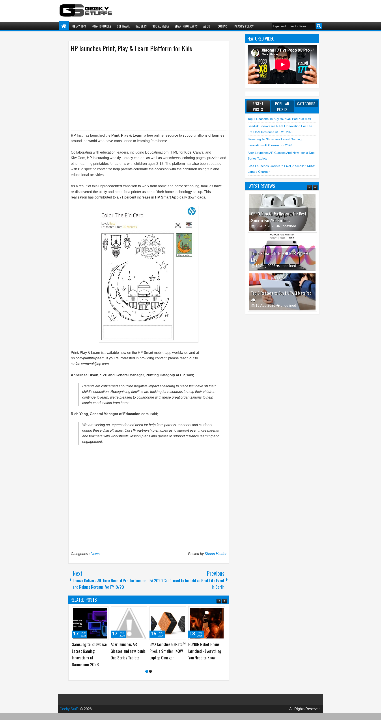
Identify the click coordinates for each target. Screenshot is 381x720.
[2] (150, 678)
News (95, 554)
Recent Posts (257, 106)
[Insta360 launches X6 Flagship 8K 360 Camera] (129, 623)
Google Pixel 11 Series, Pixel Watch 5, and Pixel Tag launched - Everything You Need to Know (90, 657)
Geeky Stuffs (69, 716)
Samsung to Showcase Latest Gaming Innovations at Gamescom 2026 (166, 654)
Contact (223, 26)
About (207, 26)
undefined (288, 226)
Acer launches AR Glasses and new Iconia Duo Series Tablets (205, 651)
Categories (306, 103)
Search (319, 26)
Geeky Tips (79, 26)
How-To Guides (101, 26)
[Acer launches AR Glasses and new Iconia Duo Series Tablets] (207, 623)
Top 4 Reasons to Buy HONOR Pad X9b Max (279, 119)
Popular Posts (282, 106)
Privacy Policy (244, 26)
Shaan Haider (215, 554)
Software (123, 26)
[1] (146, 678)
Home (64, 26)
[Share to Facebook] (94, 611)
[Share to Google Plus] (103, 611)
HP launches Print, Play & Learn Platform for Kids (131, 48)
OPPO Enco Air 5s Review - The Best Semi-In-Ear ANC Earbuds (278, 216)
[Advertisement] (144, 91)
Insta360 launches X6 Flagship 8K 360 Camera (127, 651)
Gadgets (141, 26)
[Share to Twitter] (99, 611)
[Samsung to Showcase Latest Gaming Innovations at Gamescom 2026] (168, 623)
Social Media (160, 26)
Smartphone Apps (186, 26)
